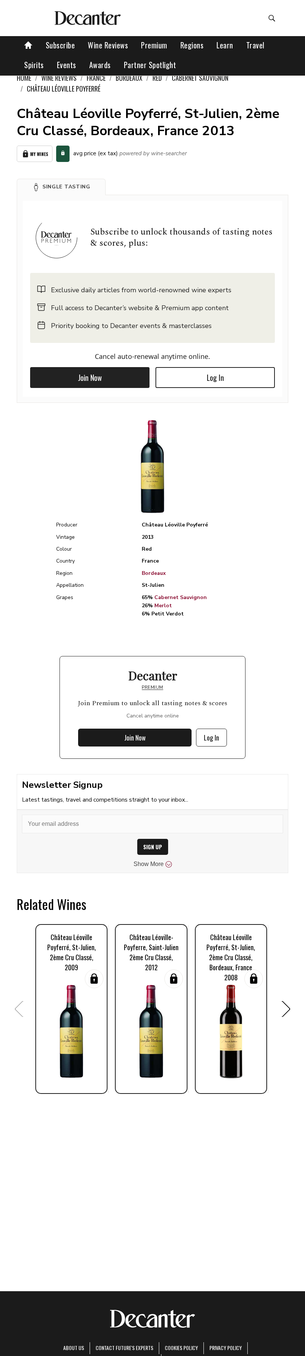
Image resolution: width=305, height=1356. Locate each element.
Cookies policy (181, 1348)
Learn (224, 45)
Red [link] (157, 78)
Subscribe (60, 45)
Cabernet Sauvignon (180, 597)
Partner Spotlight (150, 64)
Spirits (34, 64)
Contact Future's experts (124, 1348)
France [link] (96, 78)
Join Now (90, 377)
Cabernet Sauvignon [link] (200, 78)
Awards (100, 64)
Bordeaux (154, 573)
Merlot (163, 605)
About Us (73, 1348)
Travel (255, 45)
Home (24, 78)
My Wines (39, 154)
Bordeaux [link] (129, 78)
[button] (61, 187)
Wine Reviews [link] (59, 78)
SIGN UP (152, 847)
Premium (154, 45)
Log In (215, 377)
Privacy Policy (225, 1348)
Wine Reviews (108, 45)
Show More (149, 864)
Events (66, 64)
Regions (192, 45)
